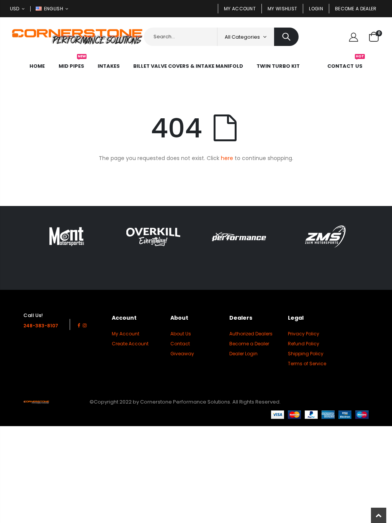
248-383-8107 (40, 325)
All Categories (242, 37)
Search (286, 37)
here (227, 158)
